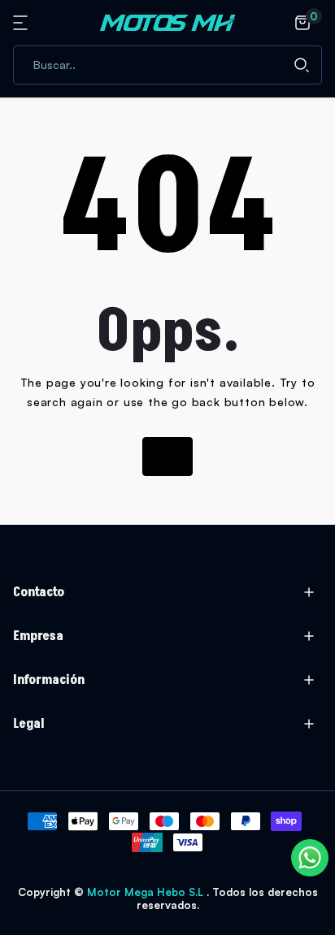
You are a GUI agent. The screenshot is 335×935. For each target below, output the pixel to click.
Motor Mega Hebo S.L (147, 891)
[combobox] (167, 64)
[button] (23, 22)
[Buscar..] (301, 64)
